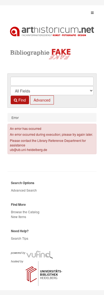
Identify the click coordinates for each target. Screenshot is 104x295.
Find (21, 100)
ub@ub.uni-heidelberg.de (28, 149)
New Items (18, 216)
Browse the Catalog (25, 211)
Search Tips (19, 238)
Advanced (42, 100)
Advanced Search (24, 190)
